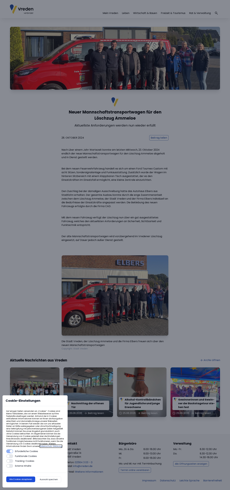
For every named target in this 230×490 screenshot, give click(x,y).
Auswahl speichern (49, 479)
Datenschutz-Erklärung (51, 446)
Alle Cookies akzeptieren (20, 479)
